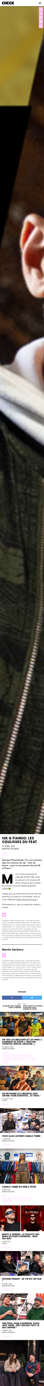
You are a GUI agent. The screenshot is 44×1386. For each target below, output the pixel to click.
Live (4, 1195)
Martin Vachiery (10, 848)
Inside (5, 854)
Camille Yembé (7, 1198)
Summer (5, 1052)
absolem (5, 1055)
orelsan (34, 1059)
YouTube (41, 9)
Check (13, 1055)
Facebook (41, 13)
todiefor (5, 1062)
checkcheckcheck (26, 1198)
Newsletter (41, 26)
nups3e (26, 1059)
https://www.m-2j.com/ (27, 899)
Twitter (41, 22)
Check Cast (6, 1144)
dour (30, 1055)
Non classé (6, 1247)
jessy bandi (6, 1059)
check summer (22, 1055)
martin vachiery (17, 1059)
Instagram (41, 18)
